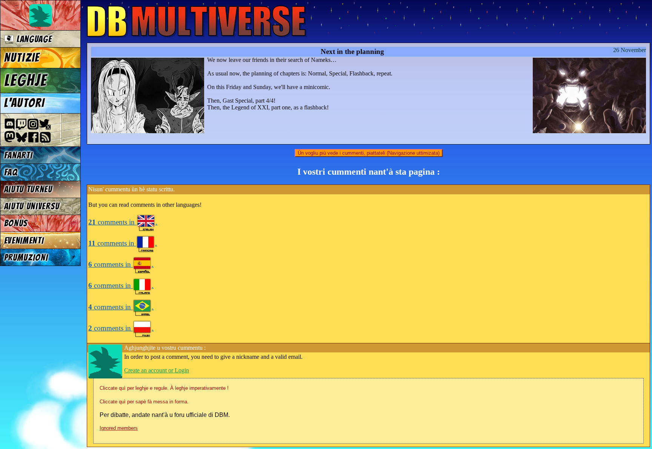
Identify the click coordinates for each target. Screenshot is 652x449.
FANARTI (18, 155)
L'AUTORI (24, 103)
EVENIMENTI (24, 240)
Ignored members (119, 428)
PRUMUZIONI (26, 257)
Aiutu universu (32, 206)
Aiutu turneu (28, 189)
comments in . (122, 222)
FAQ (11, 172)
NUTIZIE (22, 57)
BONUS (16, 223)
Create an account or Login (156, 370)
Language (33, 39)
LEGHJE (25, 80)
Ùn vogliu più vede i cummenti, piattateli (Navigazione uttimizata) (369, 153)
